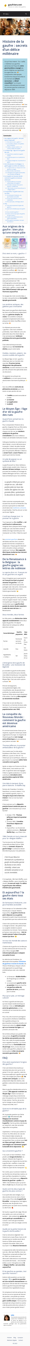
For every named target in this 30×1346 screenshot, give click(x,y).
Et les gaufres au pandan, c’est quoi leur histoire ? (15, 221)
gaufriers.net (15, 4)
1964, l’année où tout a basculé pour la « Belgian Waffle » (16, 188)
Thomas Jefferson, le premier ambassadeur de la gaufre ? (14, 182)
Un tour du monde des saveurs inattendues (14, 199)
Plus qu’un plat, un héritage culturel (15, 201)
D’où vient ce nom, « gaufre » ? (14, 142)
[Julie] (7, 1320)
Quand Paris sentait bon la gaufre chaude (15, 154)
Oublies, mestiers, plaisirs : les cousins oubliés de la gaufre (14, 147)
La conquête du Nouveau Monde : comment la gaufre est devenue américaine (14, 178)
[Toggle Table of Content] (24, 135)
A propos (20, 1337)
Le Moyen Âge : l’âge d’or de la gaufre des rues (15, 151)
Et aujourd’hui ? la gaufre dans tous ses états (14, 192)
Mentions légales (12, 1340)
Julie (12, 1315)
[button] (26, 14)
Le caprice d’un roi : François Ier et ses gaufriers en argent (16, 168)
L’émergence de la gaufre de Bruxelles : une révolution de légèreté (16, 173)
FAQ (6, 203)
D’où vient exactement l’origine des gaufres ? (15, 206)
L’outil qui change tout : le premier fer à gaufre (16, 161)
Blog (14, 1337)
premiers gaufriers (11, 539)
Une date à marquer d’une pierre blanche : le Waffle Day (15, 185)
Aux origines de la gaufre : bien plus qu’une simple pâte (14, 139)
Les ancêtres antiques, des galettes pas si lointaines (15, 144)
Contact (20, 1340)
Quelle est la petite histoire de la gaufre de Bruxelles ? (15, 217)
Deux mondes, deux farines (13, 171)
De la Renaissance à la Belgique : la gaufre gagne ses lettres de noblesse (14, 165)
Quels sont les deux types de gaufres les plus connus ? (16, 214)
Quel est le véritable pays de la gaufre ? (16, 209)
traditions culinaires (19, 508)
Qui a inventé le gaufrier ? (13, 212)
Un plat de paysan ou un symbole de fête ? (16, 158)
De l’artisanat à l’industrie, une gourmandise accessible (14, 196)
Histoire (9, 1337)
